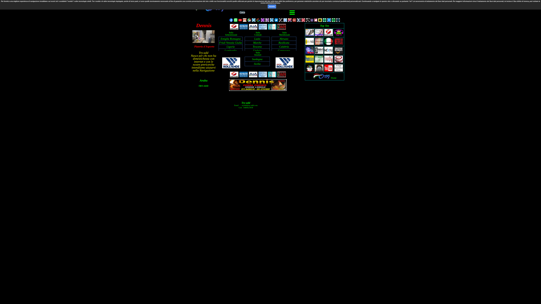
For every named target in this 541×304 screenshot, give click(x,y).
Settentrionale (231, 35)
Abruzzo (284, 38)
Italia (231, 32)
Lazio (257, 38)
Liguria (231, 46)
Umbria (257, 50)
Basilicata (284, 42)
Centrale (258, 35)
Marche (257, 42)
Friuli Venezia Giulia (230, 42)
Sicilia (257, 63)
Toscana (257, 46)
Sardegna (257, 59)
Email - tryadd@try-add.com (246, 105)
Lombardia (231, 50)
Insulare (257, 55)
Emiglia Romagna (231, 38)
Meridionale (284, 35)
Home (333, 78)
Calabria (284, 46)
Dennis (203, 25)
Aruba (204, 80)
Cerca (242, 12)
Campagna (284, 50)
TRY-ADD (203, 86)
